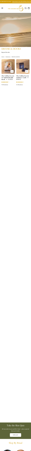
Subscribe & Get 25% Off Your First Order (20, 1)
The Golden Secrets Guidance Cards (22, 77)
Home (3, 56)
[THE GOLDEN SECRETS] (15, 8)
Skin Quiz (15, 435)
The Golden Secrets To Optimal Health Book (8, 77)
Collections (8, 56)
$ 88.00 (18, 79)
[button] (25, 8)
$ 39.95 (10, 79)
